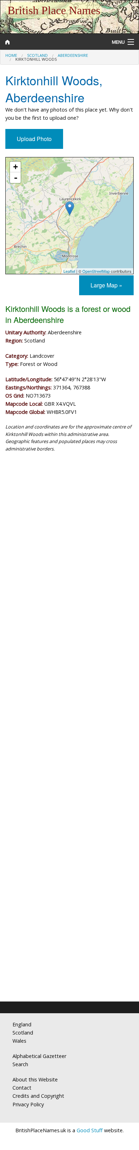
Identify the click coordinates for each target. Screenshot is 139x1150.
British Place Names (53, 10)
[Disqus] (69, 709)
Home (11, 55)
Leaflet (69, 271)
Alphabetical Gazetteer (39, 1056)
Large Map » (106, 285)
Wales (19, 1040)
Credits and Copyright (38, 1095)
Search (20, 1064)
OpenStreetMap (96, 271)
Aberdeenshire (73, 55)
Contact (21, 1087)
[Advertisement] (69, 535)
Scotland (37, 55)
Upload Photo (34, 139)
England (21, 1024)
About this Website (35, 1079)
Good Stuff (90, 1130)
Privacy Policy (28, 1104)
